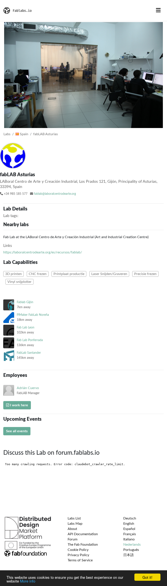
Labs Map (75, 523)
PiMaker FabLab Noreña (33, 314)
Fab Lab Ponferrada (30, 340)
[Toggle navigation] (158, 10)
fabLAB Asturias (45, 134)
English (128, 523)
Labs (6, 134)
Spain (23, 134)
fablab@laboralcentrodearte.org (55, 193)
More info (27, 581)
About (72, 529)
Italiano (129, 539)
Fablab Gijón (25, 302)
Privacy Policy (78, 555)
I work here (18, 405)
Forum (72, 539)
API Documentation (83, 534)
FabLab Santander (29, 352)
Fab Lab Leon (25, 327)
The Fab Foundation (83, 544)
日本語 (128, 555)
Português (131, 550)
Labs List (74, 518)
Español (129, 529)
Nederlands (132, 544)
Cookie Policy (78, 550)
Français (129, 534)
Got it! (147, 577)
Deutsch (129, 518)
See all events (17, 431)
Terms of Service (80, 560)
